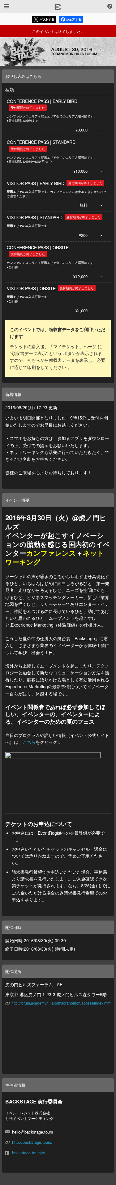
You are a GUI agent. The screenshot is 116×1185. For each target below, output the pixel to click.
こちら (29, 742)
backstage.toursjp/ (28, 1153)
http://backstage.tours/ (32, 1142)
